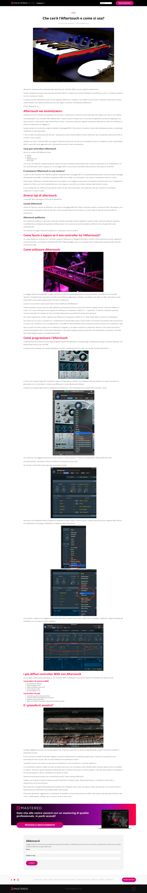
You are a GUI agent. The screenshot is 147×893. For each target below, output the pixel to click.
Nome (28, 849)
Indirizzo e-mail (30, 855)
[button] (41, 3)
